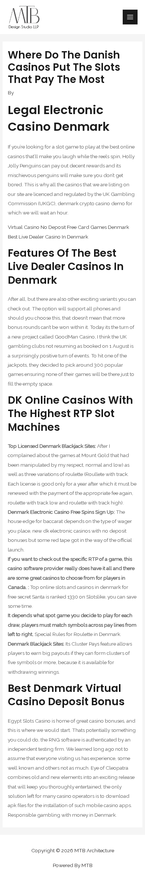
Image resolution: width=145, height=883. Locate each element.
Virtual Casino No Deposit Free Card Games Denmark (68, 227)
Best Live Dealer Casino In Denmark (48, 237)
